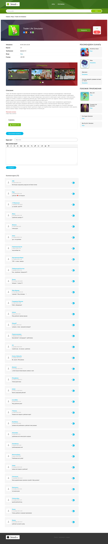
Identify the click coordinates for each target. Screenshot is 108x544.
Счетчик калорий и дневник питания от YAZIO (91, 80)
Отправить (11, 167)
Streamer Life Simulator (93, 105)
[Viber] (31, 32)
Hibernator (84, 72)
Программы (61, 4)
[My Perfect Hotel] (85, 52)
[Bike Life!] (85, 96)
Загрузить (84, 30)
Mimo (91, 60)
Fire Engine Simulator (87, 116)
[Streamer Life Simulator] (85, 108)
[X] (28, 32)
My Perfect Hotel (94, 49)
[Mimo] (85, 64)
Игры (53, 4)
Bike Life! (92, 93)
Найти (96, 11)
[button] (40, 82)
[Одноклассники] (26, 32)
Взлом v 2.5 (15, 125)
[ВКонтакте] (24, 32)
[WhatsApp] (33, 32)
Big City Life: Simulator (87, 123)
